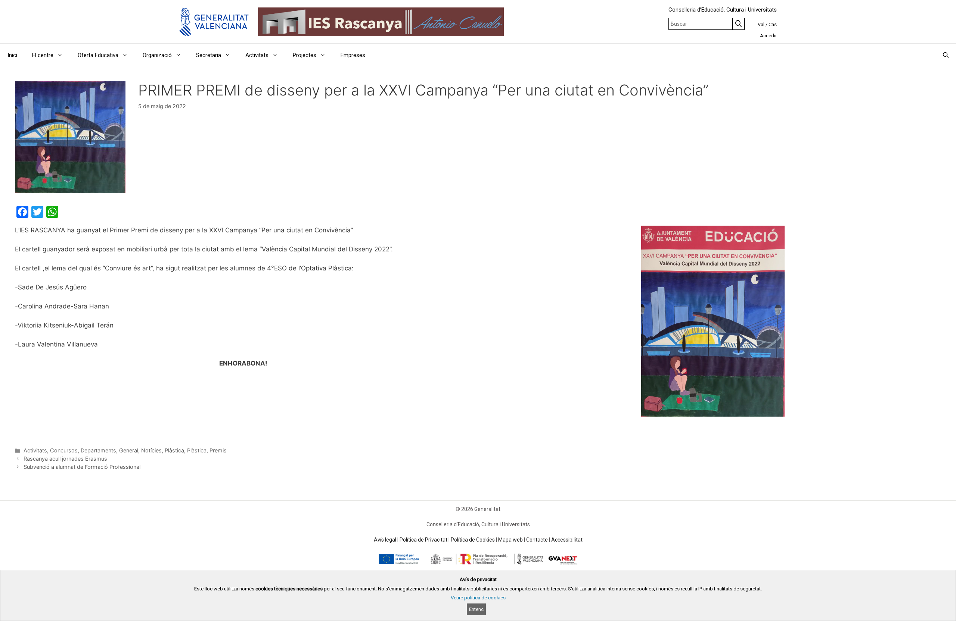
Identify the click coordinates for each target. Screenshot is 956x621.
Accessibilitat (567, 540)
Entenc (476, 609)
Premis (218, 450)
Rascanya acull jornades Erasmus (65, 458)
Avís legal (385, 540)
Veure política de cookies (478, 597)
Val (761, 24)
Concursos (64, 450)
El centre (42, 55)
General (128, 450)
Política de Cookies (473, 540)
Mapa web (510, 540)
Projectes (304, 55)
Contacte (537, 540)
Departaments (98, 450)
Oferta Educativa (98, 55)
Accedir (768, 35)
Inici (12, 55)
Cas (773, 24)
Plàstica (174, 450)
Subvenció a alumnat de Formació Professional (82, 467)
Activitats (257, 55)
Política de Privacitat (423, 540)
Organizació (157, 55)
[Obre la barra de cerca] (945, 55)
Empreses (353, 55)
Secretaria (208, 55)
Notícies (151, 450)
